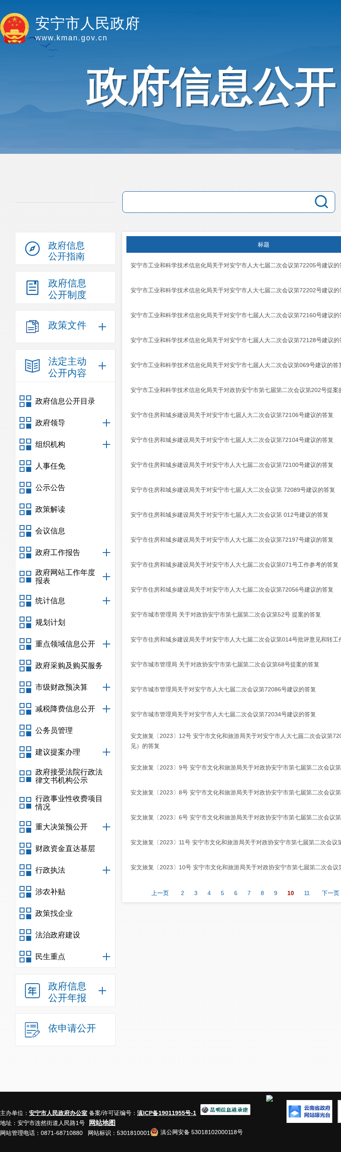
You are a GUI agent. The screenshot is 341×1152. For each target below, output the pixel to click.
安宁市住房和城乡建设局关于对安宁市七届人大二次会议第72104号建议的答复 (232, 440)
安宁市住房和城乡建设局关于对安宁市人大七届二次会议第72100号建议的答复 (232, 464)
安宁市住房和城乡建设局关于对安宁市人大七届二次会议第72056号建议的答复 (232, 589)
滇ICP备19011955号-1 (166, 1113)
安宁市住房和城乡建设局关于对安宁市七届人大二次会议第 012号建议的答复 (230, 514)
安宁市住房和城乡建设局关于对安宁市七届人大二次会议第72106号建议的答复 (232, 415)
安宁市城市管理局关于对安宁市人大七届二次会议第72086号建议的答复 (223, 689)
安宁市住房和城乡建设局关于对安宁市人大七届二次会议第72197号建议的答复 (232, 539)
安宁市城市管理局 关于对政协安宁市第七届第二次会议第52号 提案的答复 (226, 614)
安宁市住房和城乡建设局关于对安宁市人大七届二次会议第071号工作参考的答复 (235, 564)
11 (307, 893)
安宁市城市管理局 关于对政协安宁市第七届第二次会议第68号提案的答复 (225, 664)
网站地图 (102, 1122)
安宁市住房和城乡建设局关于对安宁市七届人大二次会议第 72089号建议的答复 (233, 489)
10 (290, 893)
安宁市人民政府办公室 (58, 1113)
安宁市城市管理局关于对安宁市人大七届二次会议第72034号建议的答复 (223, 714)
